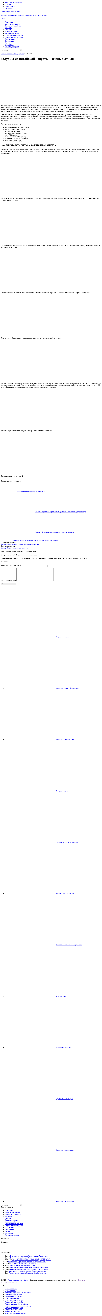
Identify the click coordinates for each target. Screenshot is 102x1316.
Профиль (8, 4)
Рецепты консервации (13, 1310)
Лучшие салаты (11, 1289)
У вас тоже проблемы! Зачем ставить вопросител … (30, 1258)
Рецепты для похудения (14, 37)
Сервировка (9, 41)
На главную (9, 8)
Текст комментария (8, 580)
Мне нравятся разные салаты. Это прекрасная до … (28, 1271)
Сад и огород (9, 45)
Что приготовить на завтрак (15, 1313)
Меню (3, 19)
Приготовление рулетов (14, 35)
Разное (7, 43)
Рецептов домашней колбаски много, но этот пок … (29, 1269)
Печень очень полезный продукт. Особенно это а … (28, 1273)
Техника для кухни (12, 47)
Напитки (8, 30)
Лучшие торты (10, 1291)
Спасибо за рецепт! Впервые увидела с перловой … (29, 1267)
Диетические (10, 39)
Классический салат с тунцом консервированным (20, 544)
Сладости (8, 28)
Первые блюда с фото (13, 1296)
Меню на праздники (12, 24)
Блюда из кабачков (12, 33)
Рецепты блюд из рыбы (14, 1302)
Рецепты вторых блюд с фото (12, 54)
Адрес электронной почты (11, 566)
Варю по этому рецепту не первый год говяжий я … (27, 1262)
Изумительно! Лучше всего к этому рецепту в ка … (31, 1260)
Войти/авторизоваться (13, 2)
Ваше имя (4, 562)
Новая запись (10, 6)
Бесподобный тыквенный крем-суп (14, 548)
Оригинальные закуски (13, 1295)
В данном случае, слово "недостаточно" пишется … (29, 1256)
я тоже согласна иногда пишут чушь (22, 1265)
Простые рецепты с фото (18, 1280)
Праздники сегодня (12, 1298)
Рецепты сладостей (12, 1312)
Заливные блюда (11, 32)
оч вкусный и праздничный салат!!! (23, 1264)
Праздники (9, 22)
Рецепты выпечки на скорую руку (18, 1306)
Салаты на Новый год (13, 26)
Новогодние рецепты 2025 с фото (18, 1293)
